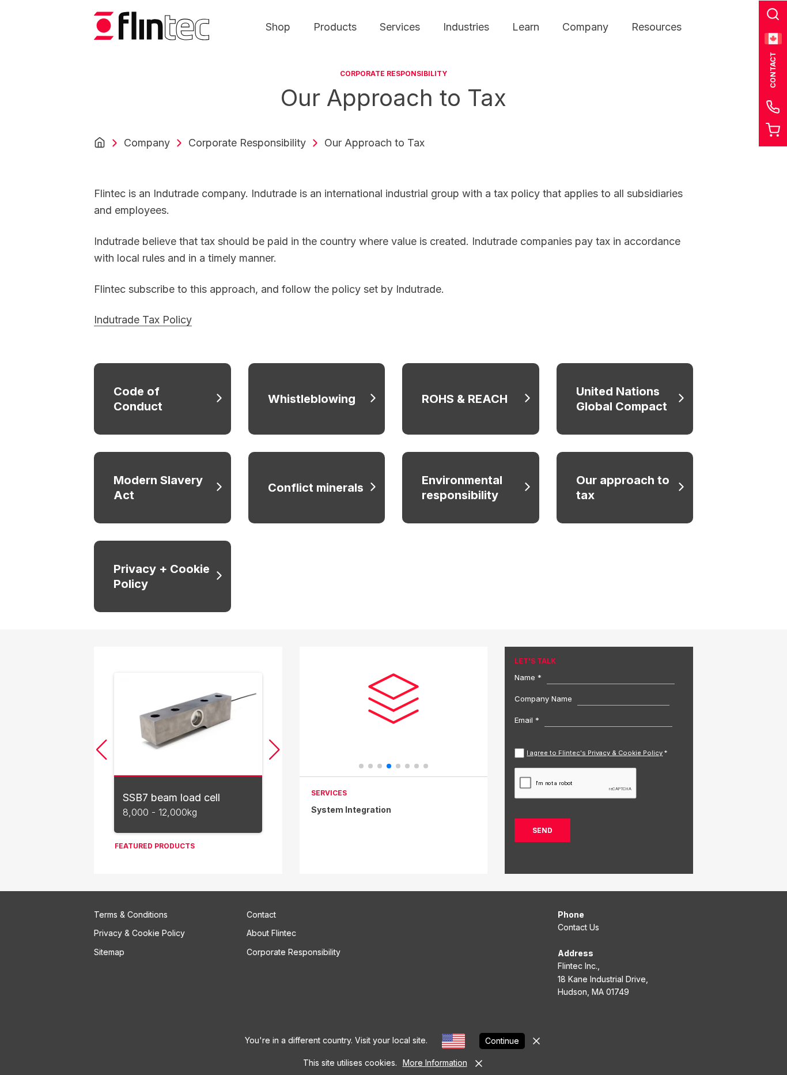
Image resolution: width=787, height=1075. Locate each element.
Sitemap (109, 952)
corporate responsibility (247, 143)
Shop (278, 27)
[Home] (99, 143)
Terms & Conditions (131, 914)
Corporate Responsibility (293, 952)
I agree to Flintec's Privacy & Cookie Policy (595, 753)
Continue (502, 1041)
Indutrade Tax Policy (143, 320)
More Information (435, 1063)
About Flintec (271, 933)
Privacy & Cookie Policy (139, 933)
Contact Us (578, 927)
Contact (261, 914)
